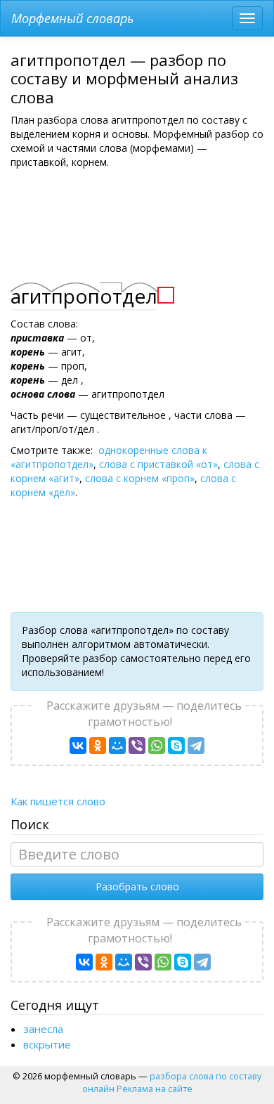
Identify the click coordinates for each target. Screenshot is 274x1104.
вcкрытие (47, 1044)
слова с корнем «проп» (140, 478)
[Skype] (176, 745)
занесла (43, 1029)
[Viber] (137, 745)
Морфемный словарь (72, 18)
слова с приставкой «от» (158, 464)
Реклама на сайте (155, 1088)
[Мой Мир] (117, 745)
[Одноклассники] (97, 745)
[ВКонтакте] (78, 745)
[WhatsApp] (156, 745)
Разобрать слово (137, 886)
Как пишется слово (58, 801)
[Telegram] (196, 745)
